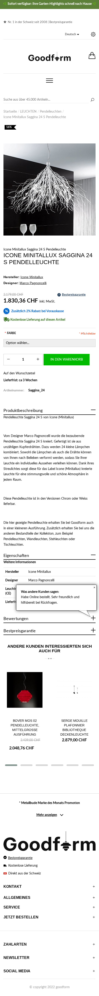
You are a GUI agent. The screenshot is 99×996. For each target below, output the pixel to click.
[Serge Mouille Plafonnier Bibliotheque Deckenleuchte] (74, 690)
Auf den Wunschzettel (19, 373)
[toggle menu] (49, 80)
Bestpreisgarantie (60, 22)
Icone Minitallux (39, 572)
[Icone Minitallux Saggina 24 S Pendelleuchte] (49, 189)
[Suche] (92, 100)
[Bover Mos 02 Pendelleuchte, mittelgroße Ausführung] (25, 690)
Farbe (10, 333)
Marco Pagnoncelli (41, 580)
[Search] (49, 100)
